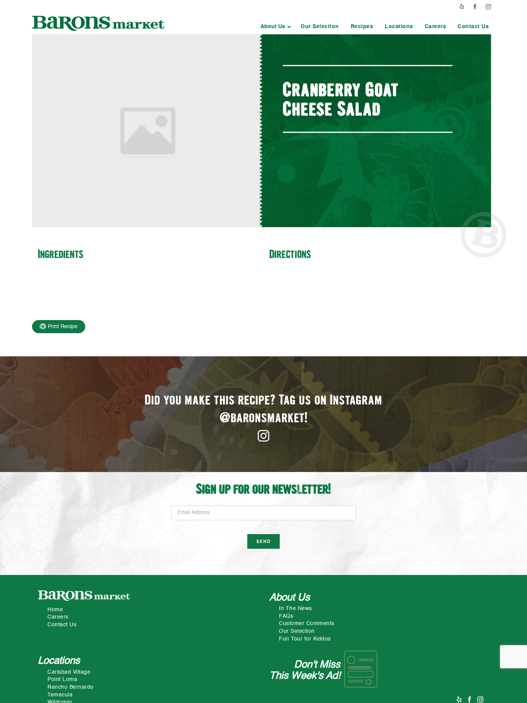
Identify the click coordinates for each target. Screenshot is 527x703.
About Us (289, 598)
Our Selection (297, 631)
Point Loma (62, 679)
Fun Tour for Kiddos (305, 639)
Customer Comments (306, 623)
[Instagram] (480, 699)
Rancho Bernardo (70, 687)
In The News (295, 608)
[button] (275, 26)
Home (55, 609)
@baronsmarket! (264, 418)
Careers (58, 617)
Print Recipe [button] (63, 326)
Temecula (60, 695)
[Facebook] (469, 699)
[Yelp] (459, 699)
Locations (59, 661)
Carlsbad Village (68, 672)
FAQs (286, 616)
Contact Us (61, 624)
